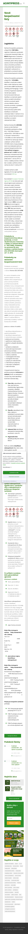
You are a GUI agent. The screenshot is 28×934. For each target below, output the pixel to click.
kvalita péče (7, 868)
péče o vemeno (8, 890)
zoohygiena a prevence (10, 909)
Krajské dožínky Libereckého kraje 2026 (16, 789)
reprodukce (7, 894)
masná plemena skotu (9, 870)
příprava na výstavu (9, 892)
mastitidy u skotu (8, 873)
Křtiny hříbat (14, 868)
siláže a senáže (14, 894)
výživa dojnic (17, 904)
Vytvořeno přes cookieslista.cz (9, 481)
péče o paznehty (8, 887)
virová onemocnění (9, 904)
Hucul (21, 866)
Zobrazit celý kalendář (14, 798)
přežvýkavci (15, 890)
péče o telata (16, 887)
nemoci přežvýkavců (9, 875)
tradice (13, 901)
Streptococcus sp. (19, 897)
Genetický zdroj (8, 866)
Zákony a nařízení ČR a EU (16, 22)
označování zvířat (15, 880)
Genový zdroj (16, 866)
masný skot (18, 870)
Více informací (6, 467)
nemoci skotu (18, 875)
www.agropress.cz (17, 756)
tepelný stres (7, 901)
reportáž (16, 892)
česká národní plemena (10, 911)
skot (20, 894)
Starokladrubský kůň (9, 897)
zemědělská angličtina (9, 906)
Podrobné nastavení (14, 476)
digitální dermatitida (9, 863)
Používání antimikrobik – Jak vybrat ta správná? (16, 747)
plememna (7, 885)
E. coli (20, 863)
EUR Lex (14, 174)
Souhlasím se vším (14, 472)
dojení (16, 863)
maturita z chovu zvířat (18, 873)
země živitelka (15, 781)
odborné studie (8, 878)
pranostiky (13, 885)
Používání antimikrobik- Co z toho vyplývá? (16, 762)
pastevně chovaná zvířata (10, 882)
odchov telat (15, 878)
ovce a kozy (7, 880)
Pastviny (19, 882)
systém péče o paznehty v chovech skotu (13, 899)
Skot (19, 753)
